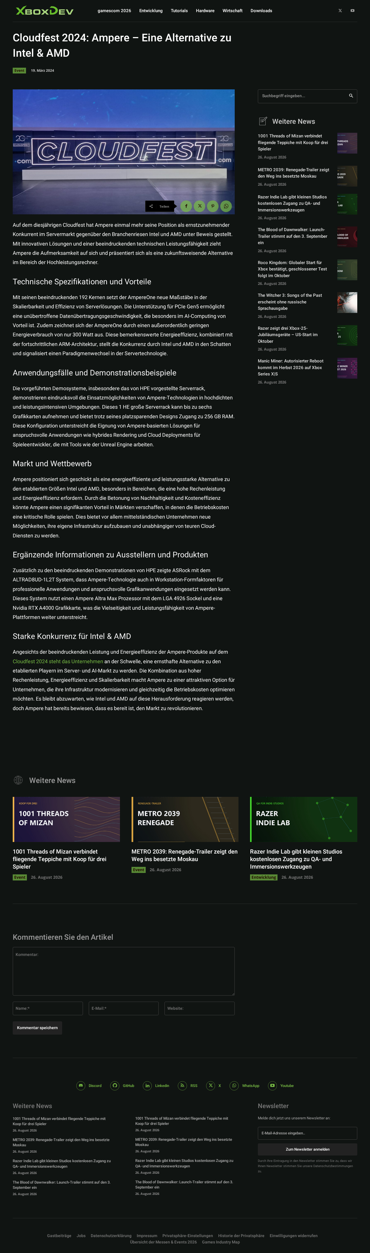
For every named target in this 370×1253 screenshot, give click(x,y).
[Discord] (81, 1085)
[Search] (351, 96)
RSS (193, 1085)
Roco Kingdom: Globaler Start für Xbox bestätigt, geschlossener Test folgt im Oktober (292, 269)
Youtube (287, 1085)
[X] (340, 11)
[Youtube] (352, 11)
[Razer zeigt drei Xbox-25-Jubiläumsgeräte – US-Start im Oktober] (347, 335)
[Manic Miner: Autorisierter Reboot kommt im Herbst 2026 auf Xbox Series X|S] (347, 368)
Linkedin (162, 1085)
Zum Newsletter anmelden (308, 1149)
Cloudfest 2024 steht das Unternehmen (58, 662)
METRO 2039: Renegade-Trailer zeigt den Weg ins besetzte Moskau (293, 173)
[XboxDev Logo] (45, 10)
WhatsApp (250, 1085)
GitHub (128, 1085)
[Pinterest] (213, 206)
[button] (187, 1236)
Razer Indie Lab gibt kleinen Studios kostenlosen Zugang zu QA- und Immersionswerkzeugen (292, 203)
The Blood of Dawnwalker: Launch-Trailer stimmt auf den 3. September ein (292, 236)
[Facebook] (186, 206)
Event (19, 70)
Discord (95, 1085)
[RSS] (182, 1085)
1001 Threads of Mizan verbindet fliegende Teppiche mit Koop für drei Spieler (293, 142)
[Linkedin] (147, 1085)
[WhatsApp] (226, 206)
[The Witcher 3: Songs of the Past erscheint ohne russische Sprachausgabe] (347, 302)
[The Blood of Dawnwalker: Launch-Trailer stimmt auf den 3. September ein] (347, 236)
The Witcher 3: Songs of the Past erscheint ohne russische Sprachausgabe (290, 302)
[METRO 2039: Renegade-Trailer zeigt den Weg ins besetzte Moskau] (347, 176)
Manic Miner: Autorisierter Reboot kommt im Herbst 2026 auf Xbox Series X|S (290, 367)
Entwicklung (263, 877)
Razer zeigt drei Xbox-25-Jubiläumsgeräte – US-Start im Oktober (288, 334)
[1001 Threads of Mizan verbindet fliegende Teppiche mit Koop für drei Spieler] (347, 143)
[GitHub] (114, 1085)
